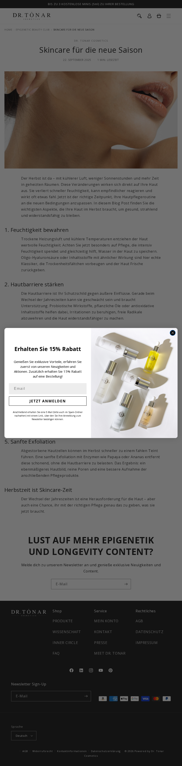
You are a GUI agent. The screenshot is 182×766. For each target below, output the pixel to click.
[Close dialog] (172, 332)
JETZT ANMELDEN (48, 401)
